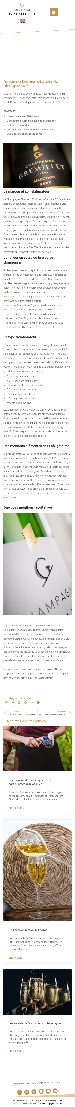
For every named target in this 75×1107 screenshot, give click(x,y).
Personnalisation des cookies (24, 1104)
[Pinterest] (41, 1091)
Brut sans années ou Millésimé (28, 930)
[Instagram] (26, 1092)
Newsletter (37, 1083)
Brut (8, 309)
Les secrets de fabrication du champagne (35, 1023)
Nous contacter (52, 1082)
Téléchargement (22, 1084)
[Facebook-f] (19, 1092)
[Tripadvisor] (55, 1091)
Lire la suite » (16, 808)
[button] (6, 702)
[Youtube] (48, 1091)
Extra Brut (11, 305)
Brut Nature (12, 296)
